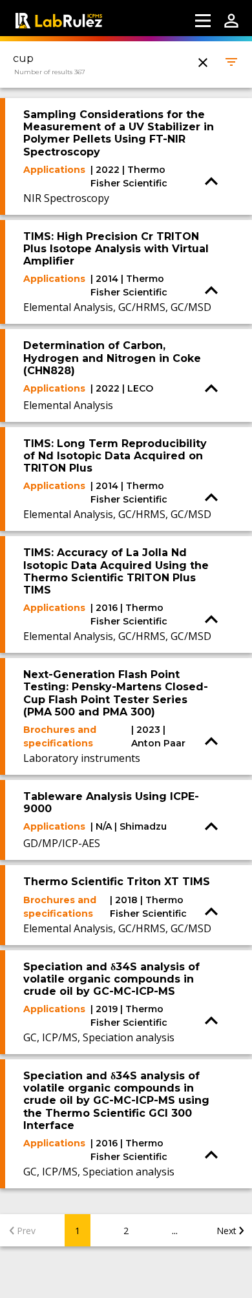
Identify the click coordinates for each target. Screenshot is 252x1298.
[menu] (203, 20)
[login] (231, 20)
